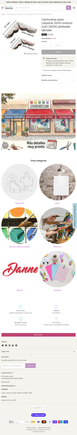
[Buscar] (68, 7)
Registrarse (30, 365)
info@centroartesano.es (8, 386)
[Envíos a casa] (21, 309)
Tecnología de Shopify (38, 431)
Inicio (3, 14)
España (37, 408)
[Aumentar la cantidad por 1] (57, 45)
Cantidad (44, 41)
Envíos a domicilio (31, 428)
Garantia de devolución (44, 428)
